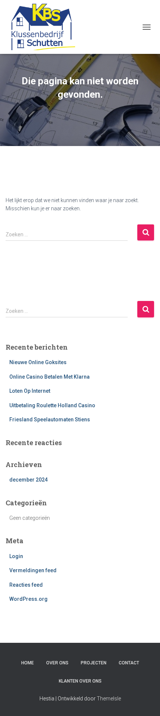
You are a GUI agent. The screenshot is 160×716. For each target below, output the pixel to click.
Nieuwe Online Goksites (38, 362)
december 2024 (28, 480)
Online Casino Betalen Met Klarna (49, 377)
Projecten (93, 662)
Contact (129, 662)
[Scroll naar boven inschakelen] (145, 701)
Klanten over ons (80, 681)
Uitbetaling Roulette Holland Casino (52, 405)
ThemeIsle (109, 699)
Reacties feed (26, 585)
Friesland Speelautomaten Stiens (49, 419)
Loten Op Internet (29, 391)
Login (16, 556)
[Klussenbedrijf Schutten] (43, 27)
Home (27, 662)
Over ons (57, 662)
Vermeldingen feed (33, 570)
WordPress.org (28, 599)
